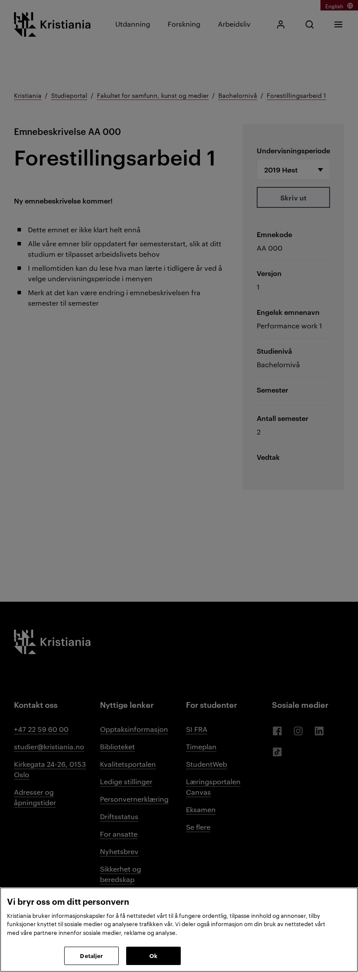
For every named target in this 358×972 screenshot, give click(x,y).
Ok (153, 955)
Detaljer (91, 955)
